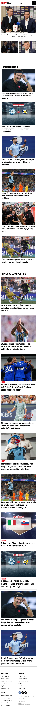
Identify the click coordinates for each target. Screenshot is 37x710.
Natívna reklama (22, 688)
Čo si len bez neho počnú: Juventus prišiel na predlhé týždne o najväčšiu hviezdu (17, 308)
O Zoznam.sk (4, 673)
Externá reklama (22, 679)
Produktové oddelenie (6, 695)
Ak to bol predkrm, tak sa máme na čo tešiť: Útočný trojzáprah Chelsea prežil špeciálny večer (18, 387)
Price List (20, 686)
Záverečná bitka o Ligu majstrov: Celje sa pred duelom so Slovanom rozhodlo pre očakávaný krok (18, 505)
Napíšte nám (4, 686)
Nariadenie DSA (5, 688)
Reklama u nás (22, 676)
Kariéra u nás (4, 683)
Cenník (20, 683)
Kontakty (3, 692)
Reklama (21, 673)
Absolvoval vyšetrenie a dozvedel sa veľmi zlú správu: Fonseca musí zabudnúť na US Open (17, 425)
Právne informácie (5, 676)
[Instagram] (22, 693)
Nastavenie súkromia (6, 681)
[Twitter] (25, 693)
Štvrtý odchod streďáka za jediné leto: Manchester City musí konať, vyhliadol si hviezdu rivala (16, 346)
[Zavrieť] (34, 3)
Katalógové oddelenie (6, 700)
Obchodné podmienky (23, 681)
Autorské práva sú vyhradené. (25, 698)
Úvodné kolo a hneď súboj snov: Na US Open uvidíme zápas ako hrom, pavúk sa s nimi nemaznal (17, 661)
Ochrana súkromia (5, 679)
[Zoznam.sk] (21, 702)
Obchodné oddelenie (6, 698)
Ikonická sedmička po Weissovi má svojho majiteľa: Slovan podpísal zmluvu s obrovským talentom (17, 466)
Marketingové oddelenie (7, 703)
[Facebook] (19, 693)
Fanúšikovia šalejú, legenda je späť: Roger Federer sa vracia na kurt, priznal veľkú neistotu (17, 622)
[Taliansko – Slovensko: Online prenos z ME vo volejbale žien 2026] (18, 525)
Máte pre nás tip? (5, 705)
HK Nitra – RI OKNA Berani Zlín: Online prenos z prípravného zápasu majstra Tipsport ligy (17, 584)
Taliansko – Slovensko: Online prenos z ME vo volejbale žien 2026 (18, 544)
